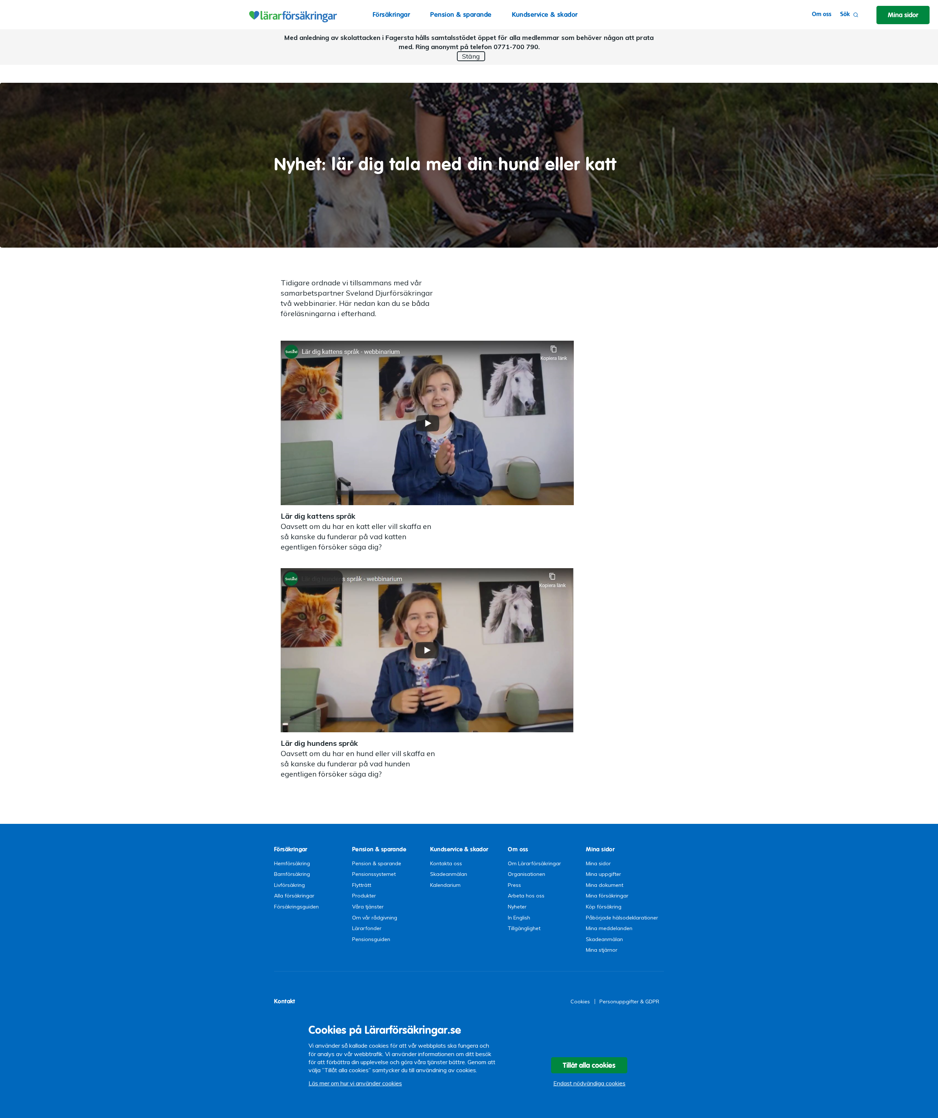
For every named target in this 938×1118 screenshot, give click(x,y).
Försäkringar (391, 14)
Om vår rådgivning (374, 917)
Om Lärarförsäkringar (534, 863)
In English (519, 917)
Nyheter (517, 906)
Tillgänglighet (524, 928)
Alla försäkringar (294, 895)
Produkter (364, 895)
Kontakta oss (446, 863)
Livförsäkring (289, 885)
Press (514, 885)
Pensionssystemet (374, 874)
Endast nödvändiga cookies (589, 1083)
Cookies (580, 1001)
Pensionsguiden (371, 939)
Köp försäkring (603, 906)
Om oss (821, 14)
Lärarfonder (366, 928)
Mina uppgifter (603, 874)
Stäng (471, 56)
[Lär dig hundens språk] (427, 649)
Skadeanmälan (448, 874)
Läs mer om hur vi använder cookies (355, 1083)
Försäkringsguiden (296, 906)
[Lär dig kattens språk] (427, 422)
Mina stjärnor (601, 950)
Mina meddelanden (609, 928)
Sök (845, 14)
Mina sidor (598, 863)
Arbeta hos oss (526, 895)
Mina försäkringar (607, 895)
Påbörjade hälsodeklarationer (622, 917)
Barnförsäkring (292, 874)
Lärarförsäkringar (292, 14)
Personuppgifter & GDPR (629, 1001)
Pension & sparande (460, 14)
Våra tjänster (368, 906)
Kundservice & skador (545, 14)
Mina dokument (604, 885)
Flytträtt (361, 885)
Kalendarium (445, 885)
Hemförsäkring (292, 863)
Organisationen (526, 874)
